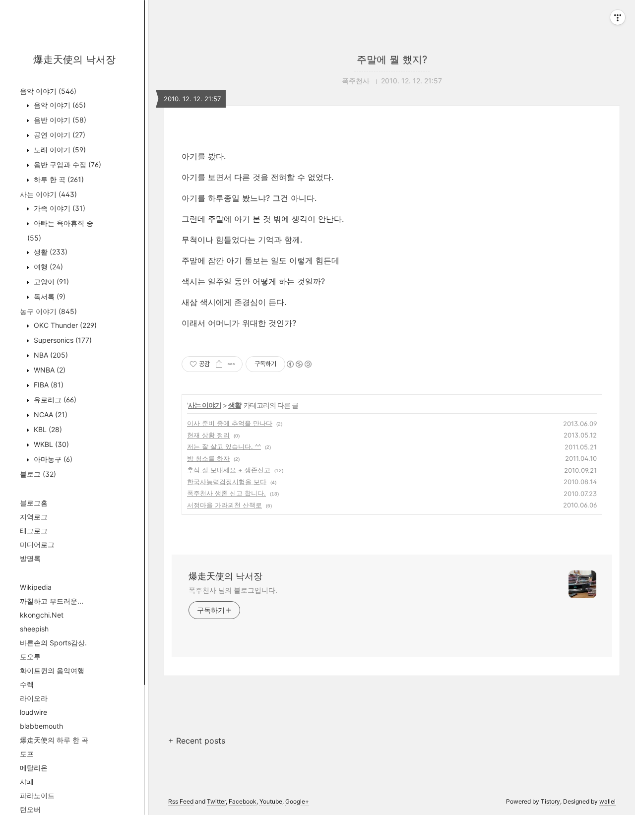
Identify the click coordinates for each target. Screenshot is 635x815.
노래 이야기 (59, 149)
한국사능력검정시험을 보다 (226, 482)
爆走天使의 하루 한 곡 (54, 740)
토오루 (30, 656)
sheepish (34, 629)
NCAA (49, 414)
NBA (50, 355)
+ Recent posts (196, 741)
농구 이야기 (48, 311)
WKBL (50, 444)
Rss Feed (180, 801)
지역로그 (34, 516)
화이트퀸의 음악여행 (52, 670)
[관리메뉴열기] (617, 17)
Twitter (216, 801)
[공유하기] (219, 364)
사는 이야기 (48, 194)
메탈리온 (34, 767)
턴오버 (30, 809)
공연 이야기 (58, 134)
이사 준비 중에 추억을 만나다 (229, 423)
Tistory (550, 801)
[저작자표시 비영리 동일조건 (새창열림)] (298, 364)
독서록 (48, 296)
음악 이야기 (48, 91)
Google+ (297, 801)
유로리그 (54, 399)
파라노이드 (37, 795)
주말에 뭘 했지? (392, 59)
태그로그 (34, 530)
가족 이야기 (58, 208)
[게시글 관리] (231, 364)
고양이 (50, 281)
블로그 (38, 474)
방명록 (30, 558)
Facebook (242, 801)
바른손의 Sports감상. (53, 642)
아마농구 (52, 459)
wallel (607, 801)
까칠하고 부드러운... (51, 601)
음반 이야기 (59, 120)
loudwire (33, 712)
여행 (47, 266)
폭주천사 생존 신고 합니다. (226, 493)
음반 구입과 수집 (66, 164)
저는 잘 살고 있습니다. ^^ (224, 446)
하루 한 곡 (58, 179)
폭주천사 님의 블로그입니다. (233, 590)
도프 (27, 754)
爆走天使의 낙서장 (74, 59)
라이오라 (34, 698)
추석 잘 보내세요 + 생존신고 (228, 470)
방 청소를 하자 (208, 458)
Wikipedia (36, 587)
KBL (47, 429)
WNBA (48, 370)
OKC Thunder (64, 325)
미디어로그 (37, 544)
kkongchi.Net (42, 615)
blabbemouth (41, 726)
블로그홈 (34, 503)
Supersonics (62, 340)
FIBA (48, 384)
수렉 (27, 684)
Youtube (270, 801)
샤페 (27, 781)
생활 (49, 252)
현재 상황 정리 (208, 435)
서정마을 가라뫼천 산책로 (224, 505)
